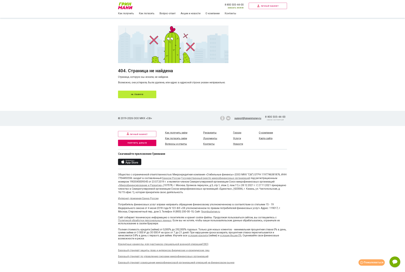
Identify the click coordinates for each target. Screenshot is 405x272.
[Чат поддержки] (394, 261)
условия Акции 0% (231, 235)
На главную (137, 94)
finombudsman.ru (210, 211)
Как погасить (146, 13)
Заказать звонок (236, 7)
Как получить (126, 13)
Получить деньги (137, 142)
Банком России (171, 178)
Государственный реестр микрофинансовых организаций (215, 178)
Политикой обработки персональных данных (144, 220)
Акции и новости (190, 13)
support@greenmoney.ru (247, 118)
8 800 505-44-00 (234, 4)
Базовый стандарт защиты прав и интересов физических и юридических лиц (163, 250)
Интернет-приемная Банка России (138, 198)
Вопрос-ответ (167, 13)
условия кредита (198, 235)
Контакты (230, 13)
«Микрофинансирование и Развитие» (140, 185)
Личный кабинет (270, 5)
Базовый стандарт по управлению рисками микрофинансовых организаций (163, 256)
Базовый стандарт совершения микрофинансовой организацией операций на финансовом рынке (176, 262)
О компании (213, 13)
